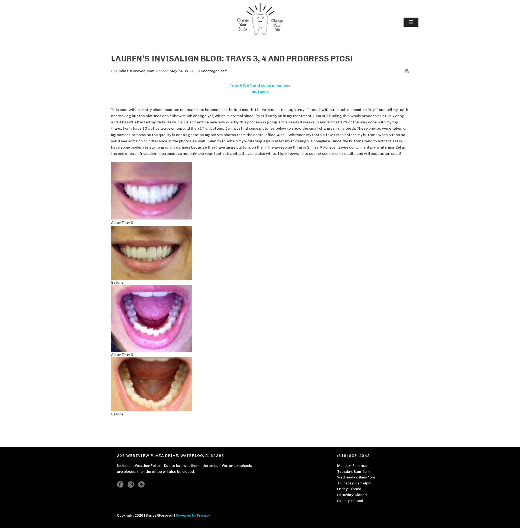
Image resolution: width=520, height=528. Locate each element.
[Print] (407, 71)
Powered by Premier (193, 515)
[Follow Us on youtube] (141, 484)
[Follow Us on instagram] (131, 484)
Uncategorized (214, 71)
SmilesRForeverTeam (135, 71)
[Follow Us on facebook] (120, 484)
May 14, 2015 (182, 71)
